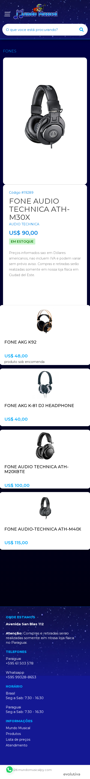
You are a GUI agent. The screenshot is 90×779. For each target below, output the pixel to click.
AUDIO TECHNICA (24, 224)
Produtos (13, 734)
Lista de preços (18, 739)
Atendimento (16, 745)
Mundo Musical (18, 728)
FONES (9, 51)
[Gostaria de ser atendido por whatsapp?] (9, 769)
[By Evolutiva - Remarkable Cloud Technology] (72, 774)
